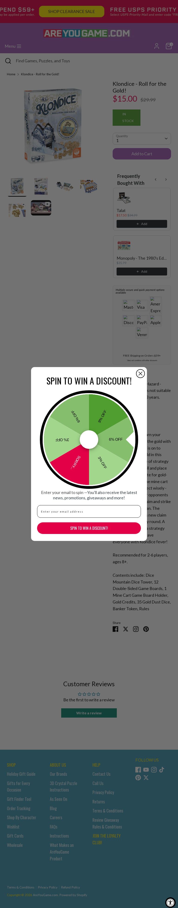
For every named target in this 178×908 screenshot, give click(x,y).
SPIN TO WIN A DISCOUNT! (89, 528)
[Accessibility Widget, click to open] (170, 902)
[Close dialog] (140, 373)
